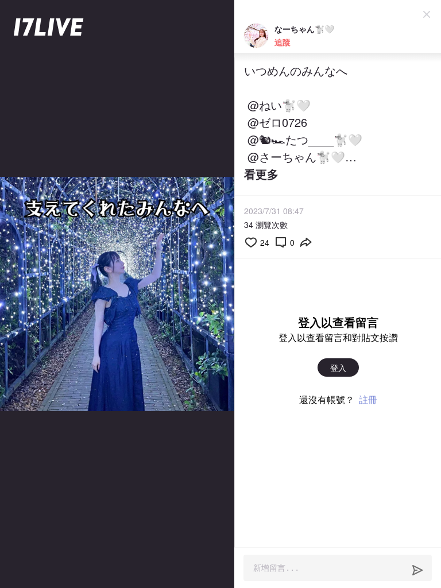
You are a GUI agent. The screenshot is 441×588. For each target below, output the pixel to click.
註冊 (368, 399)
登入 (338, 367)
